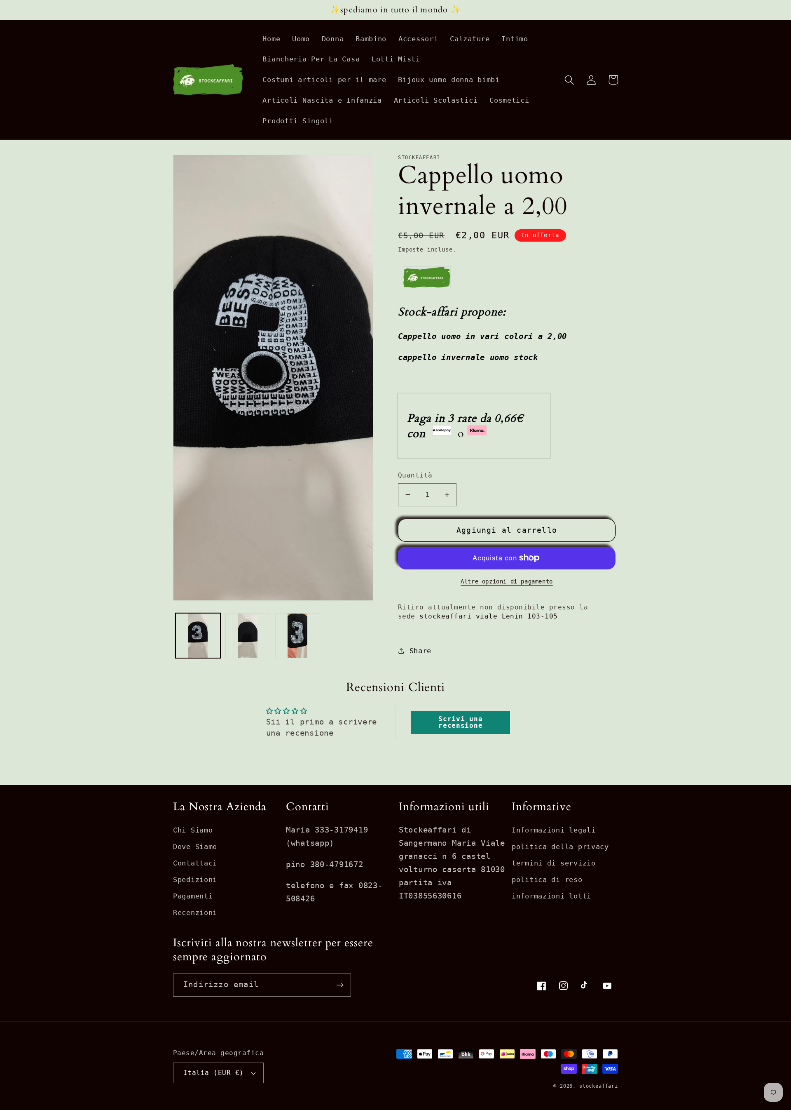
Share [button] (420, 651)
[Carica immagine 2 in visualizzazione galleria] (247, 635)
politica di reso (547, 879)
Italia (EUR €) (213, 1073)
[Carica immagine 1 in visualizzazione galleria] (198, 635)
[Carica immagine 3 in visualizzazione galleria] (297, 635)
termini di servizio (554, 863)
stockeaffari (598, 1086)
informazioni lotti (551, 896)
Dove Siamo (195, 846)
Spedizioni (195, 879)
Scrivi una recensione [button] (460, 722)
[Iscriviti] (340, 985)
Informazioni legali (554, 830)
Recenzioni (195, 912)
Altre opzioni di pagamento (507, 581)
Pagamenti (193, 896)
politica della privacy (560, 846)
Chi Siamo (193, 830)
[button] (569, 80)
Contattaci (195, 863)
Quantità (415, 475)
